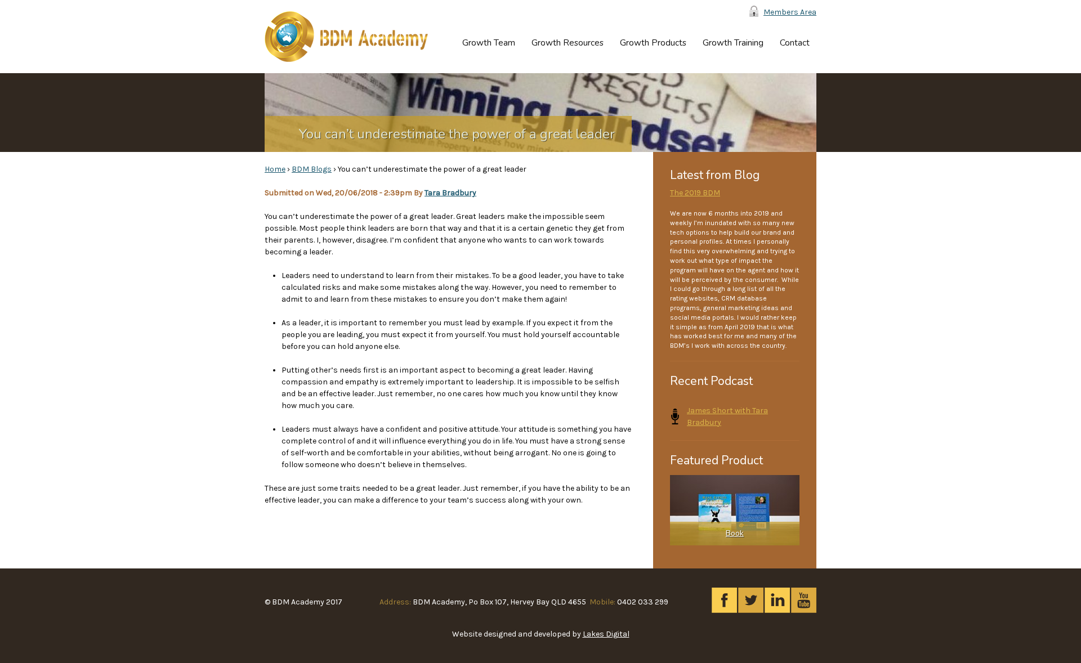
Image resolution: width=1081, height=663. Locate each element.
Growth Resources (567, 42)
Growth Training (733, 42)
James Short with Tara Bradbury (727, 416)
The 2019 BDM (695, 193)
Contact (795, 42)
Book (735, 533)
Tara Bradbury (450, 193)
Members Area (789, 12)
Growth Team (488, 42)
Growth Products (653, 42)
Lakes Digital (606, 634)
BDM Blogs (312, 169)
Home (275, 169)
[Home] (346, 36)
